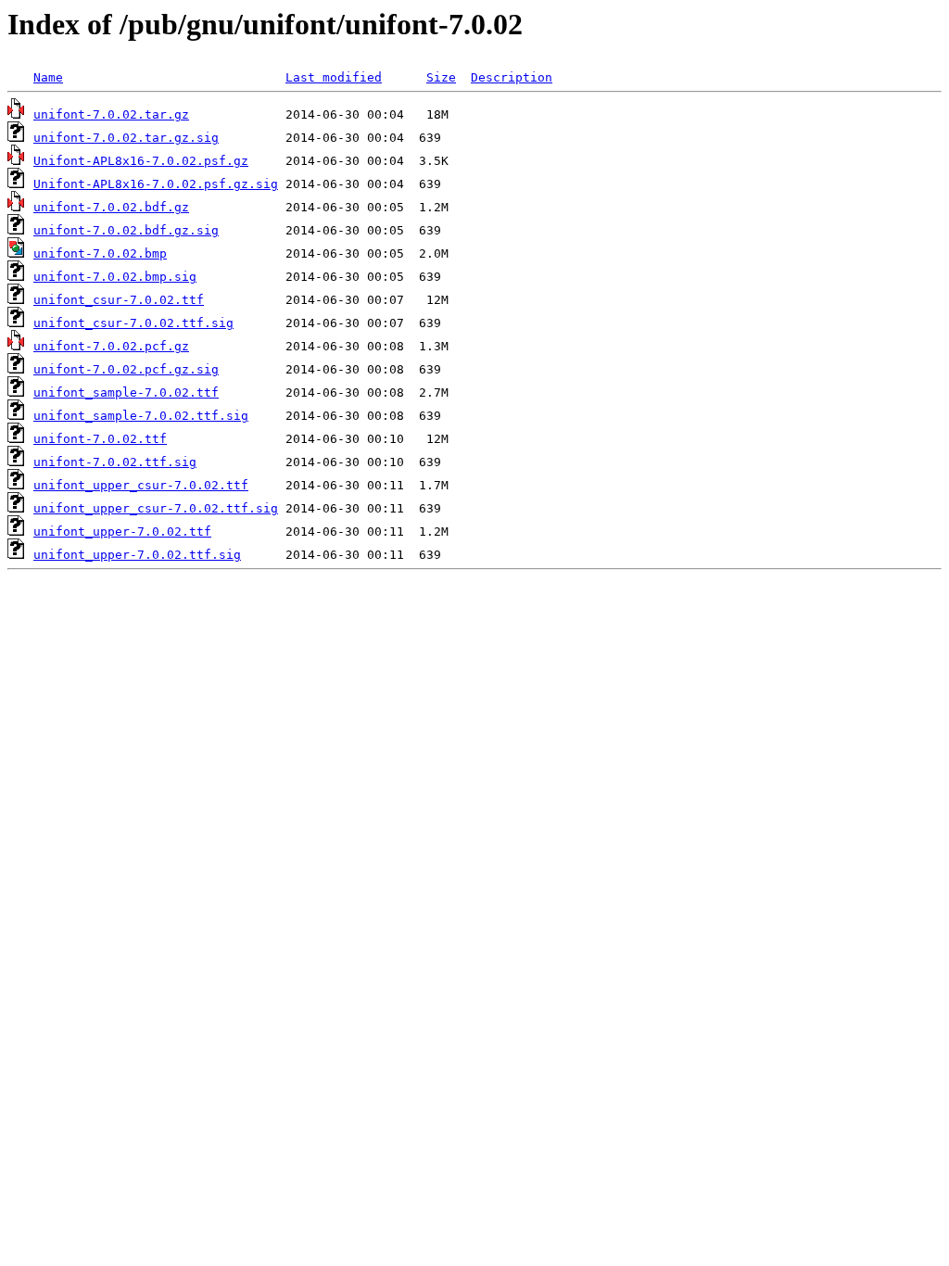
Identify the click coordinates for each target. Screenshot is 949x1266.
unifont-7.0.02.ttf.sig (114, 462)
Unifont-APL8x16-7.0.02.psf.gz (140, 161)
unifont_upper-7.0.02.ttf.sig (137, 555)
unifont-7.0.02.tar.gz (111, 114)
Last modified (333, 77)
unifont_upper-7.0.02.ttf (122, 531)
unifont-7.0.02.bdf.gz (111, 207)
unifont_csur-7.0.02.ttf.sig (133, 323)
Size (441, 77)
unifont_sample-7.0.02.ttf (126, 392)
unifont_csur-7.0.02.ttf (118, 300)
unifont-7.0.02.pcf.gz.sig (126, 369)
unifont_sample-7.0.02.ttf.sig (140, 416)
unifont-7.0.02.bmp (100, 253)
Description (511, 77)
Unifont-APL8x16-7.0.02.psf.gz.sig (155, 184)
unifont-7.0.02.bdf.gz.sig (126, 230)
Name (48, 77)
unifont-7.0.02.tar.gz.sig (126, 138)
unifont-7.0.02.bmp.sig (114, 277)
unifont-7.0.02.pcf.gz (111, 346)
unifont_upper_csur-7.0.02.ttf (140, 485)
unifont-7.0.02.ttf (100, 439)
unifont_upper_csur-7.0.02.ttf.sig (155, 508)
